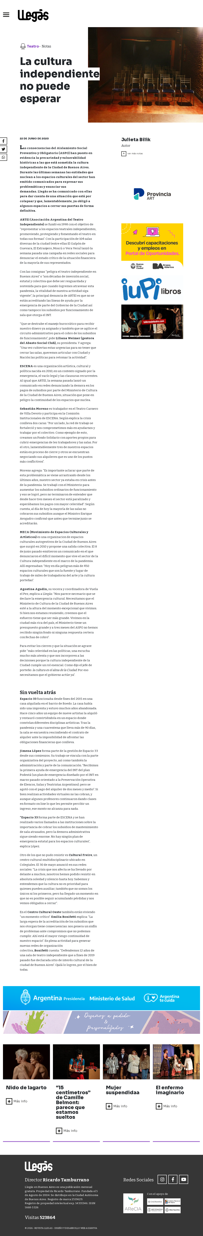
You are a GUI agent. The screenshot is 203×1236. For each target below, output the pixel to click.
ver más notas (133, 153)
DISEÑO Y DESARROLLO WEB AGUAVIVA (76, 1228)
